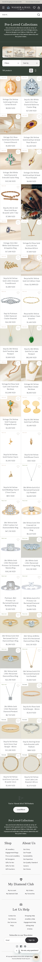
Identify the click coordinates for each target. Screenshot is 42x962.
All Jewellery (10, 849)
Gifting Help (30, 926)
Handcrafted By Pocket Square (21, 959)
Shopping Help (30, 916)
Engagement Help (30, 922)
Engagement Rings (12, 853)
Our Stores (27, 869)
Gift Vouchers (10, 869)
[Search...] (38, 15)
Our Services (12, 922)
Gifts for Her (10, 862)
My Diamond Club (12, 894)
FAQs (12, 926)
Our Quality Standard (30, 862)
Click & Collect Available (33, 2)
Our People (27, 853)
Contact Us (12, 916)
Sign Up (32, 940)
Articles (29, 929)
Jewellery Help (30, 919)
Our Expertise (28, 859)
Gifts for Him (10, 866)
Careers (26, 866)
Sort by (26, 63)
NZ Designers (10, 859)
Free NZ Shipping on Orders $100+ (12, 2)
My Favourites (30, 894)
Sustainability (27, 856)
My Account (12, 890)
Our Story (26, 849)
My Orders (29, 890)
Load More (21, 809)
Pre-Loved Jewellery (13, 856)
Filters (7, 63)
